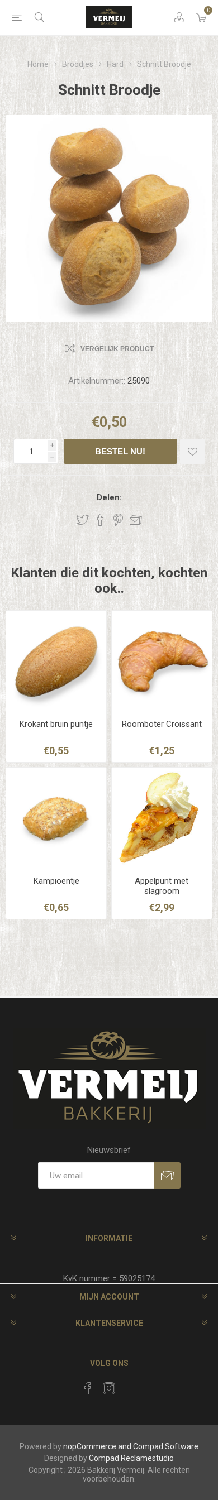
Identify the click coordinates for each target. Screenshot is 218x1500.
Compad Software (165, 1446)
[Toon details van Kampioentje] (56, 818)
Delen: (109, 497)
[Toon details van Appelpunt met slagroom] (162, 818)
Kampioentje (56, 881)
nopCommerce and (97, 1446)
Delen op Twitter (83, 520)
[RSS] (130, 1385)
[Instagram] (109, 1388)
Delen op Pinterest (118, 520)
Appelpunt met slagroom (161, 886)
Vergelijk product (117, 349)
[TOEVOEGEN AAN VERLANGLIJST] (192, 451)
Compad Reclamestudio (131, 1458)
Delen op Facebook (100, 520)
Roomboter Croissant (162, 724)
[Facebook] (88, 1388)
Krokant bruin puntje (56, 724)
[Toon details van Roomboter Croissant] (162, 661)
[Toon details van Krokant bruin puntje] (56, 661)
